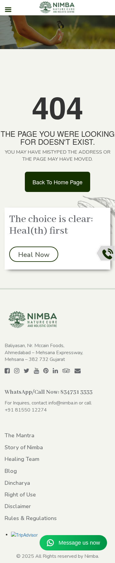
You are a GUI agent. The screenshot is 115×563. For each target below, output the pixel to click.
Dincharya (17, 483)
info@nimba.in (63, 403)
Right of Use (20, 494)
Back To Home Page (57, 182)
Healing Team (22, 459)
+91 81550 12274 (26, 410)
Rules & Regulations (31, 518)
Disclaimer (18, 506)
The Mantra (19, 435)
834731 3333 (76, 392)
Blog (11, 471)
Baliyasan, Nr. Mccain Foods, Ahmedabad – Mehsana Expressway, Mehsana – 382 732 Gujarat (44, 352)
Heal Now (34, 254)
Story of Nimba (24, 447)
